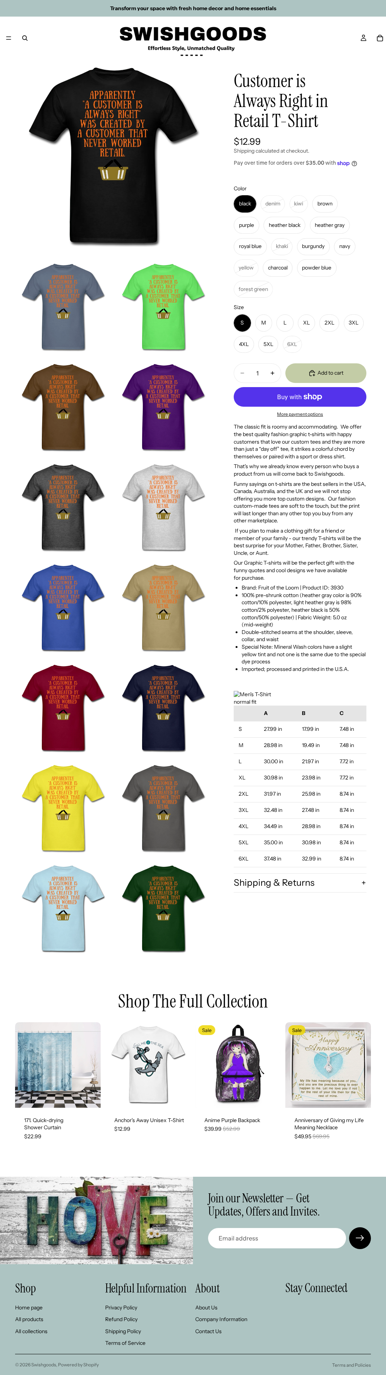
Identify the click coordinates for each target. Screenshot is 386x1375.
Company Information (221, 1319)
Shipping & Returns (274, 882)
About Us (206, 1307)
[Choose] (89, 1096)
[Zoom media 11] (163, 708)
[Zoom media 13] (163, 809)
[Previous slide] (23, 1065)
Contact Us (208, 1331)
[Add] (269, 1096)
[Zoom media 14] (63, 909)
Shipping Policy (123, 1331)
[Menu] (8, 38)
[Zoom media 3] (163, 307)
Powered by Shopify (78, 1364)
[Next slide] (92, 1065)
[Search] (25, 38)
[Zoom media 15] (163, 909)
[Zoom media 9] (163, 608)
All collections (31, 1331)
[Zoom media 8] (63, 608)
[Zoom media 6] (63, 508)
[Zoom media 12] (63, 809)
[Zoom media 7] (163, 508)
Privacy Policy (121, 1307)
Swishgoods (43, 1364)
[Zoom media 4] (63, 408)
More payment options (300, 414)
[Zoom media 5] (163, 408)
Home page (29, 1307)
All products (29, 1319)
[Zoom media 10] (63, 708)
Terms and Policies (351, 1365)
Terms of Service (125, 1343)
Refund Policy (121, 1319)
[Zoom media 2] (63, 307)
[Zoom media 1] (113, 157)
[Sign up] (360, 1238)
